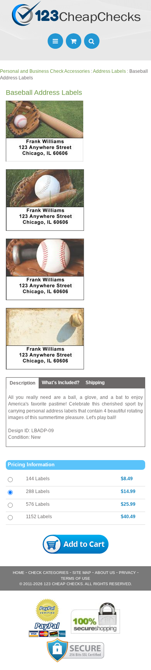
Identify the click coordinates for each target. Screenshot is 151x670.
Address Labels (109, 71)
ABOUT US (105, 572)
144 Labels (38, 478)
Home (18, 572)
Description (22, 383)
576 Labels (38, 504)
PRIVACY (127, 572)
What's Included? (60, 382)
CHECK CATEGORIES (48, 572)
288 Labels (38, 491)
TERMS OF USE (75, 578)
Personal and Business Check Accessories (45, 71)
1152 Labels (39, 516)
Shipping (95, 382)
